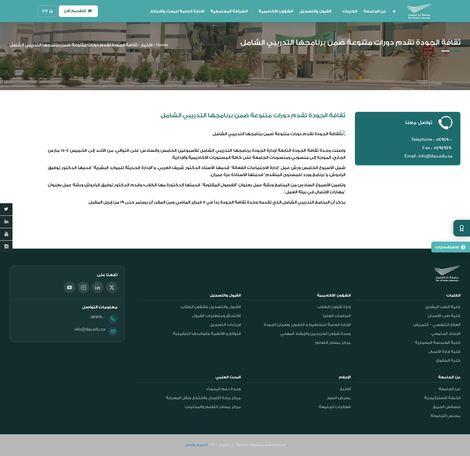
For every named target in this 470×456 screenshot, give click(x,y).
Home (162, 45)
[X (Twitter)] (111, 287)
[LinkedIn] (97, 287)
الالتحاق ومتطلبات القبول (216, 315)
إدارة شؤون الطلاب (334, 307)
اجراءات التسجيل (225, 324)
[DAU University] (419, 11)
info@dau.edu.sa (89, 329)
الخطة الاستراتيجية (442, 398)
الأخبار (147, 45)
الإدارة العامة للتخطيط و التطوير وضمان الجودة (307, 324)
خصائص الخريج (446, 407)
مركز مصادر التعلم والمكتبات (213, 407)
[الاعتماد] (461, 228)
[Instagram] (83, 287)
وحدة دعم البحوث (224, 389)
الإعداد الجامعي (445, 333)
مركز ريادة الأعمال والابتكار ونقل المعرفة (203, 398)
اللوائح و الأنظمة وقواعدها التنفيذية (207, 333)
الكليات (349, 11)
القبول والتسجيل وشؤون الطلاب (211, 307)
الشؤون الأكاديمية (276, 11)
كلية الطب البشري (442, 307)
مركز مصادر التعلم (333, 342)
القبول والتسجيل (315, 11)
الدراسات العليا (337, 315)
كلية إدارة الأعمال (444, 351)
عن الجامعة (375, 11)
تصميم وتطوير (196, 445)
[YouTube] (69, 287)
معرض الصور (339, 398)
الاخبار (345, 389)
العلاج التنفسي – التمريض (436, 324)
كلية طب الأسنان (444, 315)
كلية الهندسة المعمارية (437, 342)
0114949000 (97, 317)
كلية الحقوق (448, 360)
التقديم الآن (75, 11)
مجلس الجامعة (445, 415)
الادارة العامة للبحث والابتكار (177, 11)
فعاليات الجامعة (335, 407)
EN (45, 11)
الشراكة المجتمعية (229, 11)
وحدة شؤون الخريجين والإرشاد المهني (315, 333)
